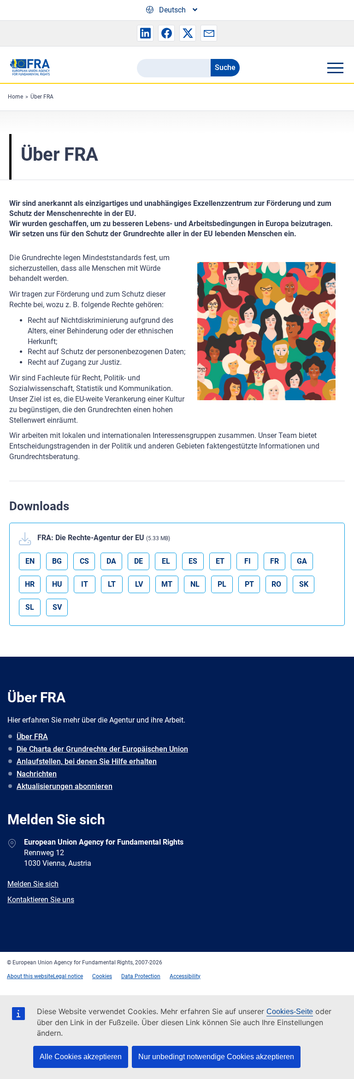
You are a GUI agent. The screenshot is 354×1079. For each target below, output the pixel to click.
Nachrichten (37, 774)
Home (15, 96)
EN (30, 561)
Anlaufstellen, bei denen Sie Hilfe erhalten (87, 761)
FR (274, 561)
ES (193, 561)
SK (303, 584)
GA (302, 561)
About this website (30, 976)
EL (166, 561)
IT (84, 584)
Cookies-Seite (289, 1011)
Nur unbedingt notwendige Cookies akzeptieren (216, 1057)
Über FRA (41, 96)
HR (30, 584)
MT (166, 584)
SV (57, 607)
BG (57, 561)
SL (29, 607)
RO (276, 584)
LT (112, 584)
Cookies (102, 976)
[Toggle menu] (335, 67)
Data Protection (140, 976)
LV (139, 584)
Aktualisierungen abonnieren (64, 786)
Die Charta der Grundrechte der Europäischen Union (102, 749)
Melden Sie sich (33, 884)
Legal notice (68, 976)
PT (249, 584)
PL (222, 584)
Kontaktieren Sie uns (40, 899)
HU (57, 584)
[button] (145, 33)
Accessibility (185, 976)
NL (195, 584)
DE (138, 561)
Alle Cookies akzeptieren (81, 1057)
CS (84, 561)
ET (220, 561)
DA (111, 561)
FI (247, 561)
